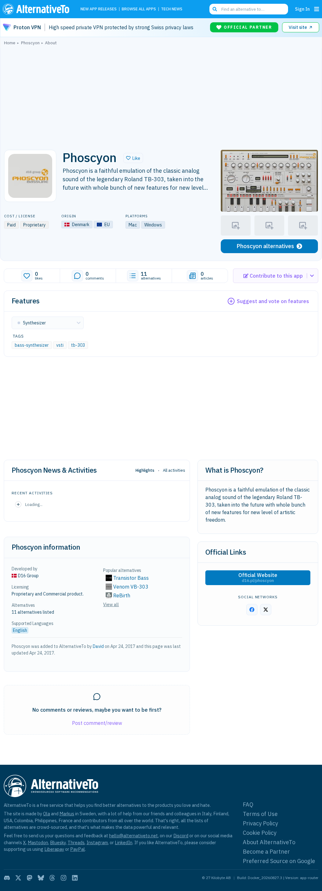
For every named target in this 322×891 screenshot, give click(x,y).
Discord (180, 836)
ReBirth (121, 595)
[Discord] (7, 878)
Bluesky (58, 842)
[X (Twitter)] (18, 878)
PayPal (77, 849)
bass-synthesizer (32, 345)
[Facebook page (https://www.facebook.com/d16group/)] (252, 609)
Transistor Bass (131, 578)
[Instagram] (63, 878)
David (98, 646)
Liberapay (54, 849)
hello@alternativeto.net (133, 836)
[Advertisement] (161, 96)
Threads (76, 842)
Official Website (257, 577)
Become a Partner (266, 851)
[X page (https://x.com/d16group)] (265, 609)
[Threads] (52, 878)
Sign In (302, 9)
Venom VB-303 (130, 587)
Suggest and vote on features (273, 301)
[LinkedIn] (75, 878)
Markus (66, 814)
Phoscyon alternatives (265, 246)
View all (111, 604)
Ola (46, 814)
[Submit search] (215, 9)
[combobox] (248, 9)
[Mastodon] (29, 878)
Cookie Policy (259, 832)
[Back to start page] (37, 9)
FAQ (248, 804)
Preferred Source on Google (279, 861)
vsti (60, 345)
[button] (133, 158)
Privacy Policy (260, 823)
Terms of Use (260, 814)
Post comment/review (97, 723)
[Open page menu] (316, 9)
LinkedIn (123, 842)
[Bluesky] (41, 878)
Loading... (33, 504)
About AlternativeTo (269, 842)
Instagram (97, 842)
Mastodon (38, 842)
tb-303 (78, 345)
